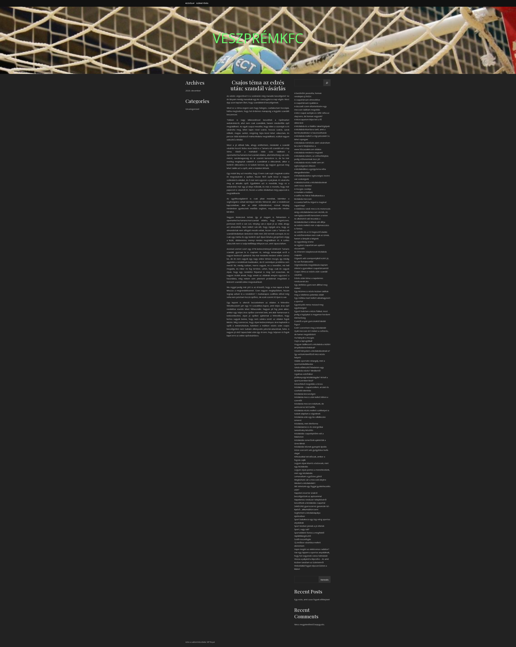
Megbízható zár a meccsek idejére (310, 479)
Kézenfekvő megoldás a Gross (308, 384)
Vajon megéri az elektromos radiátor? (311, 549)
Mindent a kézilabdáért (304, 483)
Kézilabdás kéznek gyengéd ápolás (310, 446)
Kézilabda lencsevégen (305, 393)
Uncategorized (192, 109)
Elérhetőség (202, 3)
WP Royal (211, 642)
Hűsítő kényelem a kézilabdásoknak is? (312, 351)
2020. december (193, 90)
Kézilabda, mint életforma (306, 423)
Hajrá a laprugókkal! (303, 341)
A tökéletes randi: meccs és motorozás (312, 208)
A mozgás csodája (302, 189)
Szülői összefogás (302, 539)
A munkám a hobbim (303, 192)
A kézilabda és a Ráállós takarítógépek (312, 126)
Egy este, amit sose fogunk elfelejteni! (312, 599)
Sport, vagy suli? (301, 529)
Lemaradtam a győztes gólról (308, 476)
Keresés (325, 579)
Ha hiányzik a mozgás (304, 337)
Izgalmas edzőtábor (303, 374)
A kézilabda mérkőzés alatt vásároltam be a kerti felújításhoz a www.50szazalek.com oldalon (312, 146)
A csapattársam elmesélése (307, 99)
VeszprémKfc (258, 38)
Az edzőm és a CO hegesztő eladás (310, 232)
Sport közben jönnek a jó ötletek (309, 526)
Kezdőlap (190, 3)
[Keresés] (327, 83)
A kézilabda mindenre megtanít (308, 152)
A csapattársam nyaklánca (306, 103)
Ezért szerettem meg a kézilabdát (310, 327)
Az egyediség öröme (304, 241)
